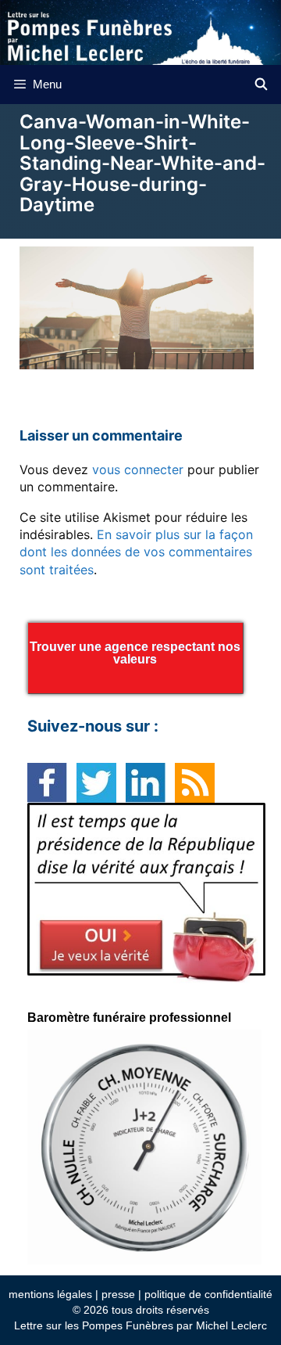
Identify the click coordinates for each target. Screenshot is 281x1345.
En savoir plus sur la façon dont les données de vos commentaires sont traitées (136, 552)
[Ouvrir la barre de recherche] (261, 84)
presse (118, 1294)
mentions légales (50, 1294)
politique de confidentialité (208, 1294)
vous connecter (137, 469)
